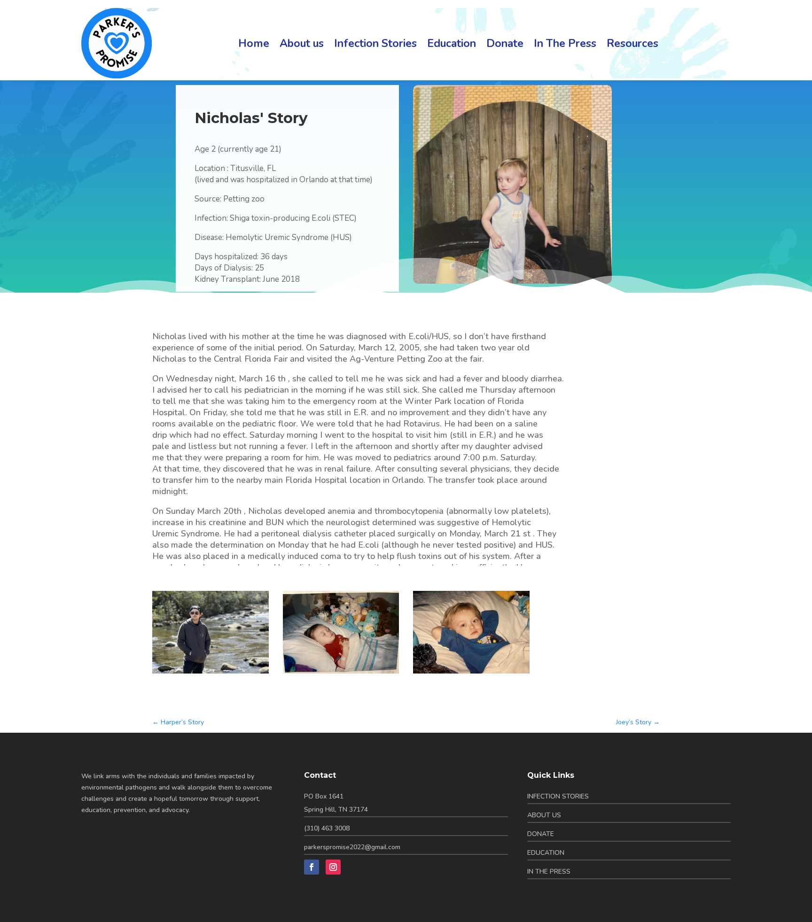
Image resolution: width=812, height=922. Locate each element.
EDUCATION (545, 852)
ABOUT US (544, 815)
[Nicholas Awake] (471, 673)
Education (451, 43)
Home (253, 43)
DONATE (540, 833)
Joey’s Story (638, 722)
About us (302, 43)
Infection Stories (375, 43)
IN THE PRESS (548, 871)
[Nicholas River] (210, 673)
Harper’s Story (178, 722)
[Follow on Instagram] (333, 867)
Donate (504, 43)
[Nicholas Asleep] (341, 673)
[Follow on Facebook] (311, 867)
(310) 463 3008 (327, 828)
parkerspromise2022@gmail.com (352, 847)
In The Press (565, 43)
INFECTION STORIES (558, 796)
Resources (632, 43)
